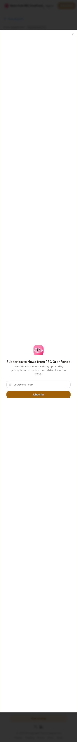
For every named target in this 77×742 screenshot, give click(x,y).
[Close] (72, 34)
